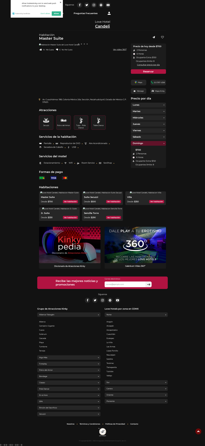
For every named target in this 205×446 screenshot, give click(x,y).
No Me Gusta (67, 50)
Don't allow (45, 13)
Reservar (148, 71)
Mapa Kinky (160, 91)
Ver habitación (70, 201)
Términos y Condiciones (90, 424)
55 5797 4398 (159, 82)
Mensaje (140, 91)
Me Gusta (50, 50)
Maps (140, 82)
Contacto (134, 424)
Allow (56, 13)
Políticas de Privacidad (115, 424)
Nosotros (70, 424)
